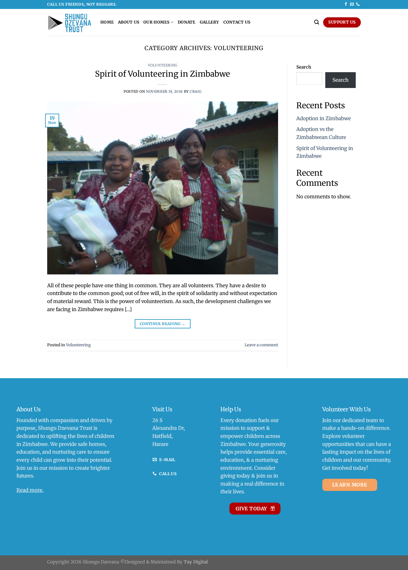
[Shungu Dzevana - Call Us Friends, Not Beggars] (69, 22)
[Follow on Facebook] (346, 4)
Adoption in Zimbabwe (323, 118)
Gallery (209, 22)
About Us (128, 22)
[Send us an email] (352, 4)
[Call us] (358, 4)
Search (303, 67)
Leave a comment (261, 344)
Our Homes (156, 22)
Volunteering (162, 65)
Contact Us (237, 22)
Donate (187, 22)
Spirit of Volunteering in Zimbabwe (162, 74)
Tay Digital (196, 562)
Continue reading (162, 324)
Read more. (30, 490)
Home (107, 22)
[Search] (316, 22)
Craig (195, 91)
